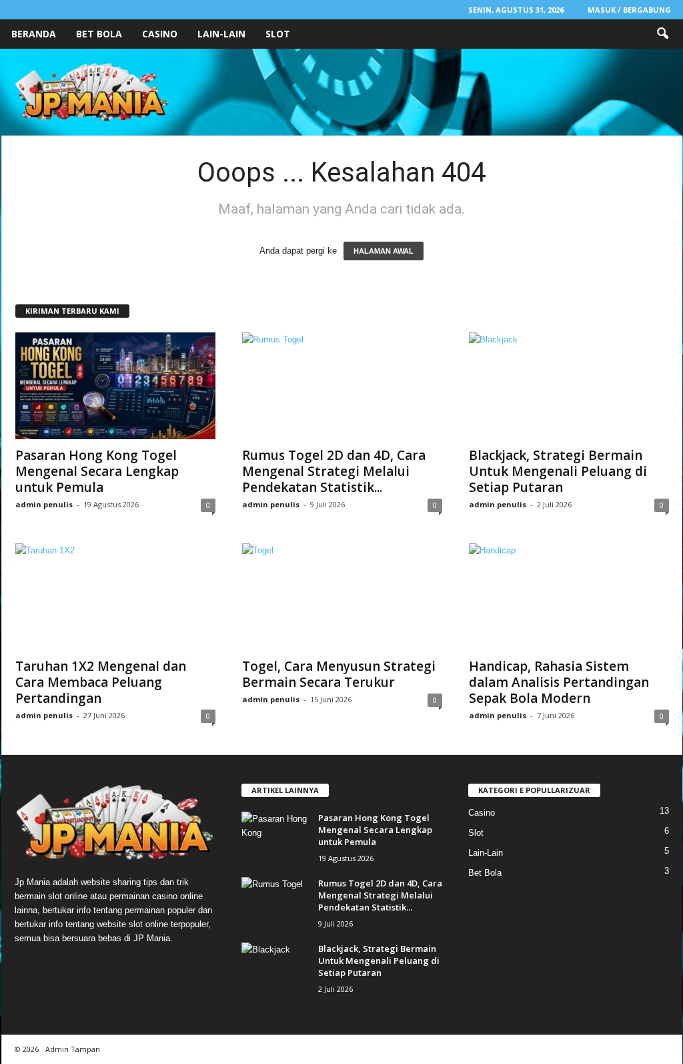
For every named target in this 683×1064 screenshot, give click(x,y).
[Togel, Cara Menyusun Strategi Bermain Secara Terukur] (342, 596)
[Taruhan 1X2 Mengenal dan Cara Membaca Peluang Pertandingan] (115, 596)
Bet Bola (99, 33)
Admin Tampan (72, 1049)
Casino (159, 33)
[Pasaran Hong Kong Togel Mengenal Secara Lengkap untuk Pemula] (115, 385)
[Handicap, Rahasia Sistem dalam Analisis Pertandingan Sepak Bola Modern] (569, 596)
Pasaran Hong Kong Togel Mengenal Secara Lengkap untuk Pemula (97, 471)
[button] (662, 34)
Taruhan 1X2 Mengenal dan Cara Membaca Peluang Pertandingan (100, 682)
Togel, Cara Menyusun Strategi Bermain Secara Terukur (339, 674)
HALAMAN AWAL (384, 251)
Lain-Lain (221, 33)
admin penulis (44, 504)
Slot (277, 33)
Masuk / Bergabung (629, 10)
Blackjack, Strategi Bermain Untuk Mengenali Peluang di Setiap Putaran (558, 471)
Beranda (33, 33)
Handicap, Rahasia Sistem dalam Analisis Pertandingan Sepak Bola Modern (559, 682)
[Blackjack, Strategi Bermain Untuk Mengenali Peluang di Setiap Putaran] (569, 385)
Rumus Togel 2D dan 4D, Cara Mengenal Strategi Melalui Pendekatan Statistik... (334, 471)
